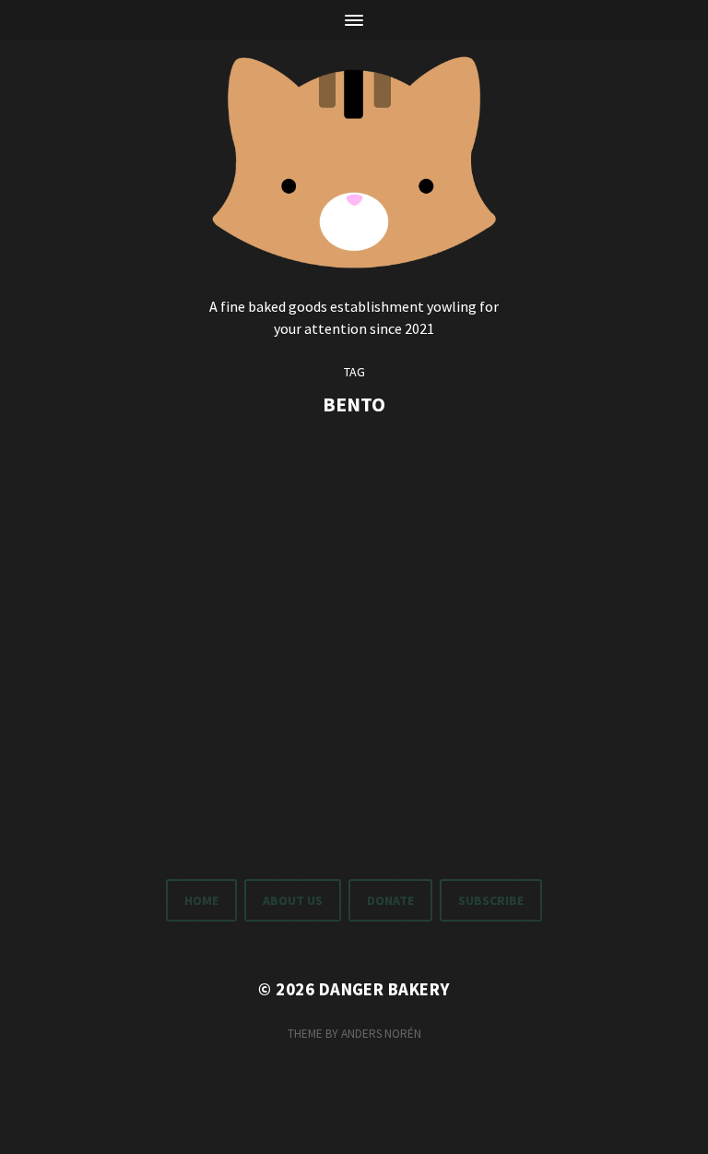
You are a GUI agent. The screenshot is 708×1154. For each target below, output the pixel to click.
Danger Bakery (384, 989)
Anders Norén (381, 1033)
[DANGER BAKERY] (354, 158)
